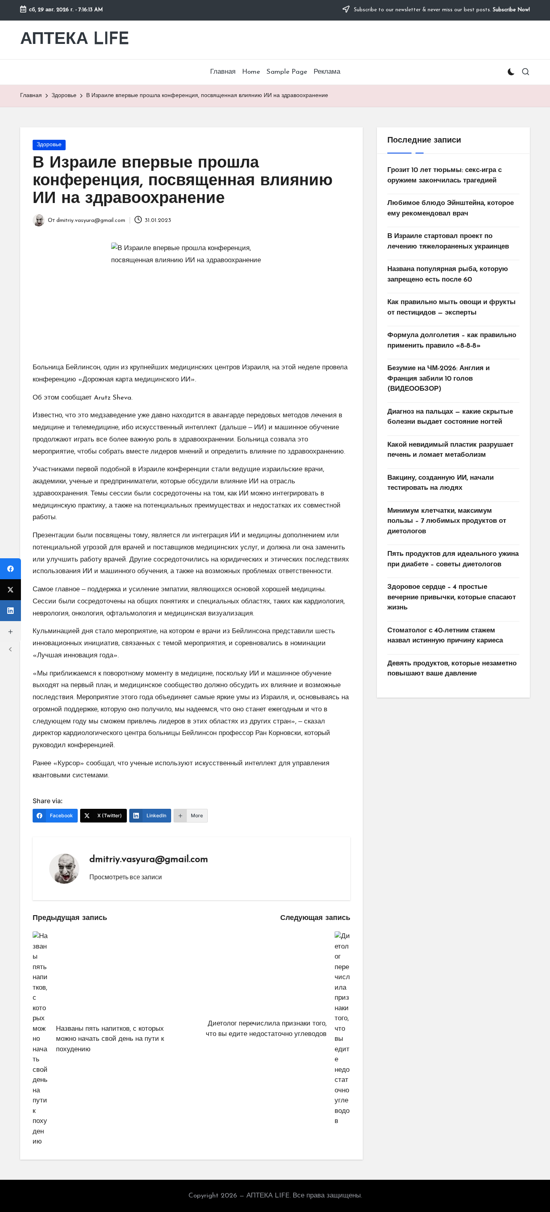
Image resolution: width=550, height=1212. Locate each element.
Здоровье (49, 145)
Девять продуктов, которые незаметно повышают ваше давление (452, 668)
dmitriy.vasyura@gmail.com (148, 859)
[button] (125, 877)
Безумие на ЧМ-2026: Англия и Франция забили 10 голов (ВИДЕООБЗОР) (438, 378)
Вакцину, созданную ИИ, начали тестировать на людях (440, 483)
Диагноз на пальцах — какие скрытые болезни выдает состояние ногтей (450, 417)
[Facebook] (10, 568)
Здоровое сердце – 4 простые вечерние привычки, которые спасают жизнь (451, 597)
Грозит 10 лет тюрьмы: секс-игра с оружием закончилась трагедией (444, 175)
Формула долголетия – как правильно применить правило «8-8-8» (451, 340)
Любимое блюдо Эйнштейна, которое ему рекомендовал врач (450, 208)
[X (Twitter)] (10, 589)
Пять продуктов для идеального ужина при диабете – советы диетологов (453, 559)
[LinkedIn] (10, 610)
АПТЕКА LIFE (74, 39)
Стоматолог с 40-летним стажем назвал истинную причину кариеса (445, 635)
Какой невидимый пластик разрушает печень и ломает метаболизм (450, 450)
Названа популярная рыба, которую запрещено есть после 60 (447, 274)
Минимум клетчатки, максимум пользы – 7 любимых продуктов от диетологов (446, 521)
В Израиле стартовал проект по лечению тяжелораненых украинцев (448, 241)
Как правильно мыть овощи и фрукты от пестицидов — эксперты (451, 307)
